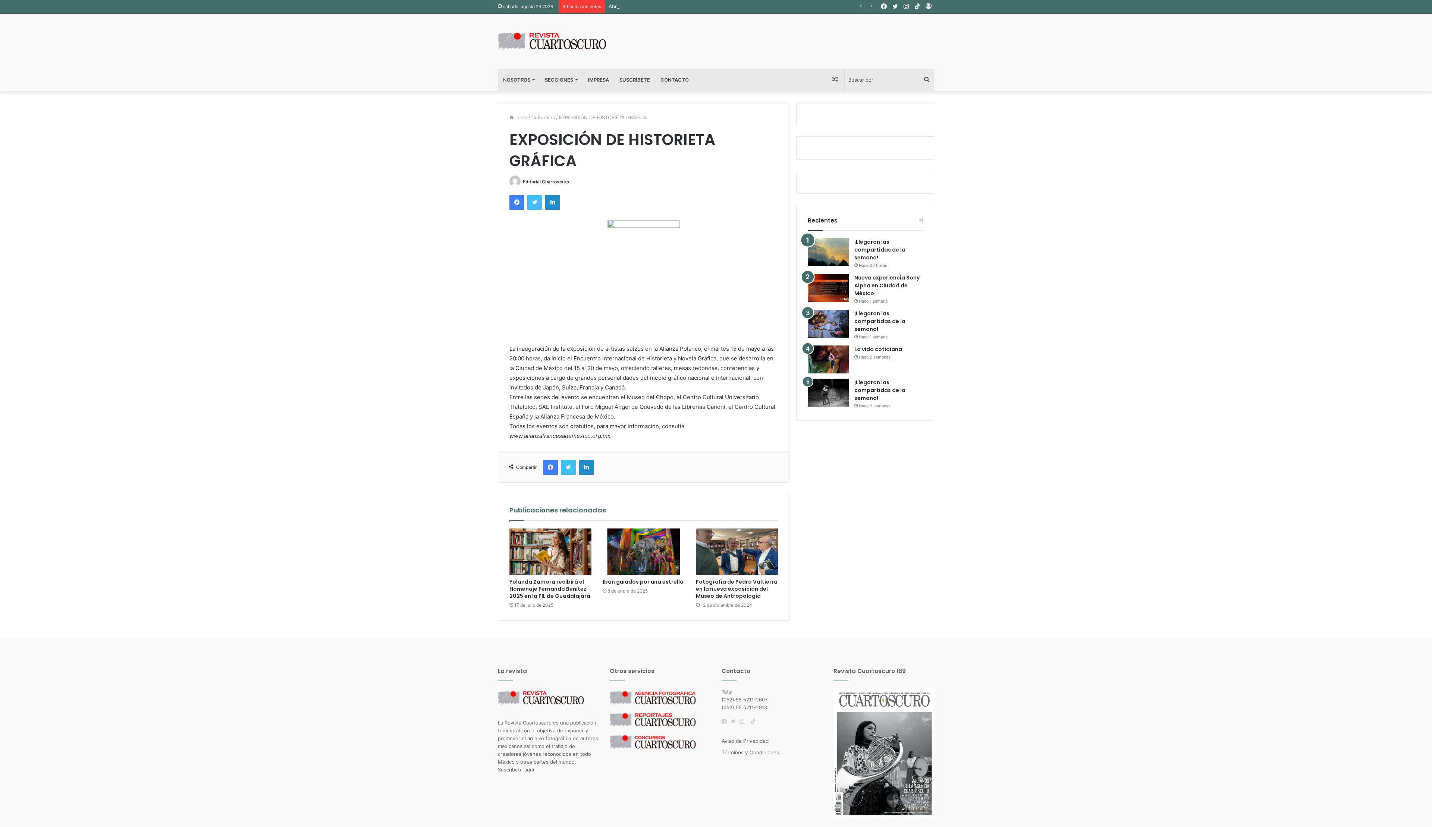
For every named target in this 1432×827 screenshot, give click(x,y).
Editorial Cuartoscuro (546, 181)
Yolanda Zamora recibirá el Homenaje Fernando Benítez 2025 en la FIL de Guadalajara (549, 589)
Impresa (598, 80)
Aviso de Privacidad (745, 741)
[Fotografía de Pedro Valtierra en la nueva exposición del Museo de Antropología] (737, 551)
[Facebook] (726, 721)
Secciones (559, 80)
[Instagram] (743, 721)
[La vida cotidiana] (828, 359)
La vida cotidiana (878, 349)
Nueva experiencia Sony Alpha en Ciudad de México (887, 285)
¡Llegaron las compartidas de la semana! (879, 249)
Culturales (543, 117)
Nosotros (516, 80)
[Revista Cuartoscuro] (561, 41)
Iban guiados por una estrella (643, 581)
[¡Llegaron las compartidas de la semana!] (828, 252)
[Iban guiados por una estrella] (644, 551)
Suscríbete (634, 80)
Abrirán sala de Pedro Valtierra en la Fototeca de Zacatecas (677, 6)
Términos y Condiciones (750, 752)
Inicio (520, 117)
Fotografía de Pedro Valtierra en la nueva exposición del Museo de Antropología (737, 589)
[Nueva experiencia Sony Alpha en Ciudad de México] (828, 288)
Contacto (674, 80)
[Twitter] (735, 721)
